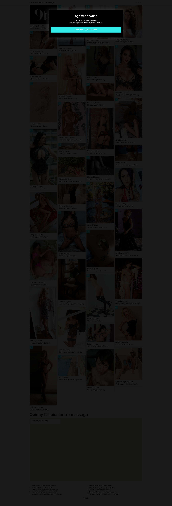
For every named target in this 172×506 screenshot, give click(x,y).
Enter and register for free (86, 30)
